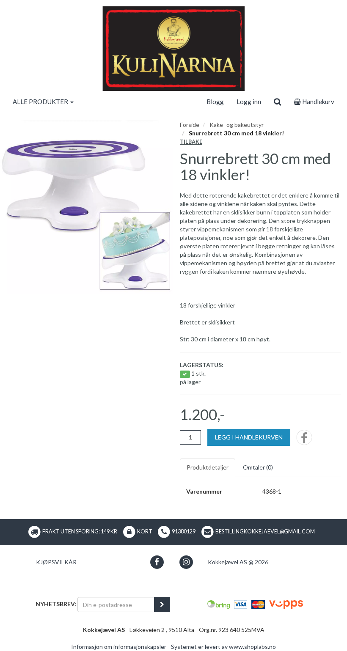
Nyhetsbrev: (56, 603)
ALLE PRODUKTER (41, 101)
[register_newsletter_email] (162, 604)
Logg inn (249, 101)
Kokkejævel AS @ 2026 (238, 562)
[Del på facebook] (304, 440)
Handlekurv (317, 101)
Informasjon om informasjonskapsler (118, 646)
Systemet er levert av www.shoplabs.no (223, 646)
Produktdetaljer (208, 467)
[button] (157, 562)
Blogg (215, 101)
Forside (189, 124)
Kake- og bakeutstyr (236, 124)
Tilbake (191, 142)
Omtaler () (258, 467)
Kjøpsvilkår (56, 562)
